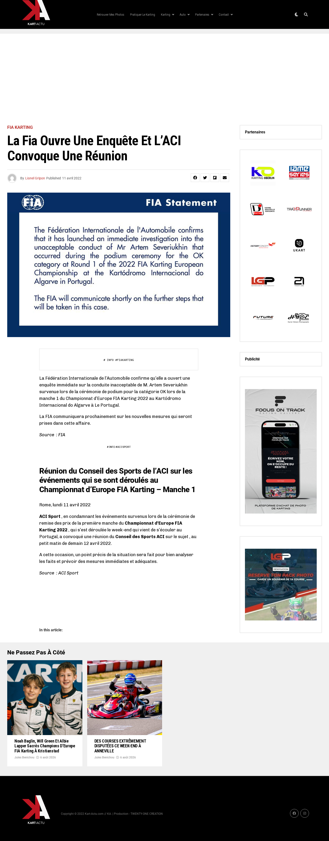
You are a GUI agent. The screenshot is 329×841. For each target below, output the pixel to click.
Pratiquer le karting (142, 14)
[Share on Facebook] (195, 177)
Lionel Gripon (35, 178)
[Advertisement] (164, 79)
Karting (165, 14)
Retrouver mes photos (110, 14)
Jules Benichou (24, 757)
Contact (224, 14)
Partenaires (202, 14)
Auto (183, 14)
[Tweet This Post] (205, 177)
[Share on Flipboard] (215, 177)
